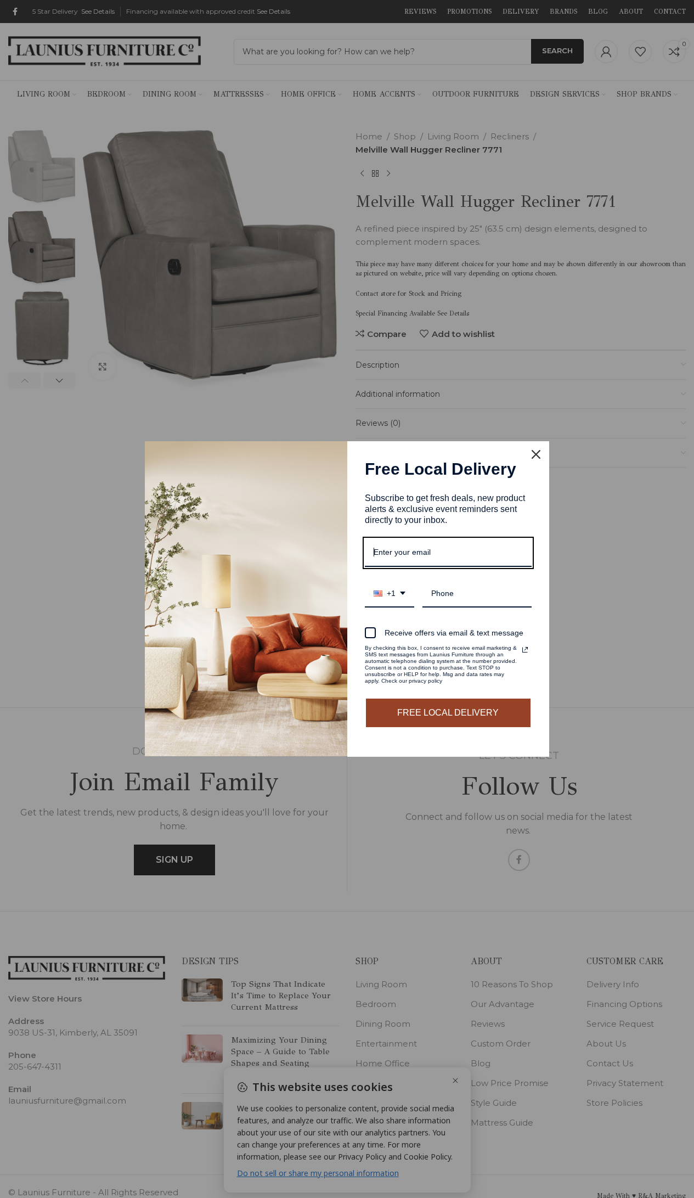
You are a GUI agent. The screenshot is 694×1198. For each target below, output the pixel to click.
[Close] (536, 454)
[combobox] (389, 594)
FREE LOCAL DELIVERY (448, 712)
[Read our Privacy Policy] (525, 649)
